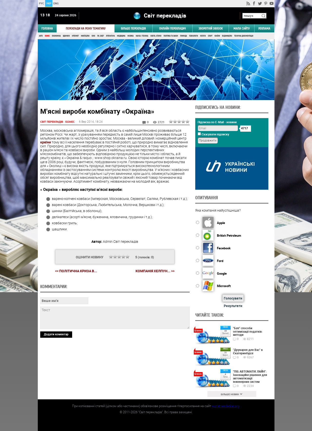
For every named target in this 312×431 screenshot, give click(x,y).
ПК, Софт (100, 36)
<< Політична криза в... (76, 271)
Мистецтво (85, 36)
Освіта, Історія (155, 36)
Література (110, 36)
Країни (217, 36)
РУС (41, 3)
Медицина (121, 36)
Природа (183, 36)
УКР (48, 3)
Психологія (193, 36)
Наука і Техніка (142, 36)
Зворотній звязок (211, 28)
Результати (233, 305)
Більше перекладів (133, 28)
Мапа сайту (242, 28)
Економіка (56, 36)
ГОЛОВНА (47, 28)
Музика (130, 36)
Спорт (210, 36)
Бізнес (47, 36)
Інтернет (75, 36)
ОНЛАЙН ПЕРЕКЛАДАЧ (172, 28)
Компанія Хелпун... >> (155, 271)
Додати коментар (56, 334)
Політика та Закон (171, 36)
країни (45, 142)
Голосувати (233, 298)
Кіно (93, 36)
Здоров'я (66, 36)
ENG (56, 3)
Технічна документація (243, 36)
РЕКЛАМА (264, 28)
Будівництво (227, 36)
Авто (41, 36)
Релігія (203, 36)
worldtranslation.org (225, 406)
